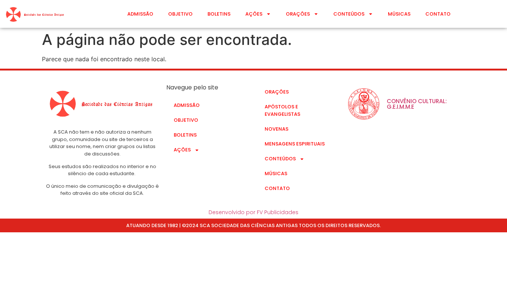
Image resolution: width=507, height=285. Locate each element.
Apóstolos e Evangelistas (282, 110)
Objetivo (180, 13)
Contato (438, 13)
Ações (253, 13)
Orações (298, 13)
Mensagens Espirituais (295, 143)
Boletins (218, 13)
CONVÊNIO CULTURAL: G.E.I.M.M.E (417, 104)
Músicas (399, 13)
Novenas (276, 128)
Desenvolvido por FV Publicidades (253, 212)
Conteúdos (348, 13)
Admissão (140, 13)
